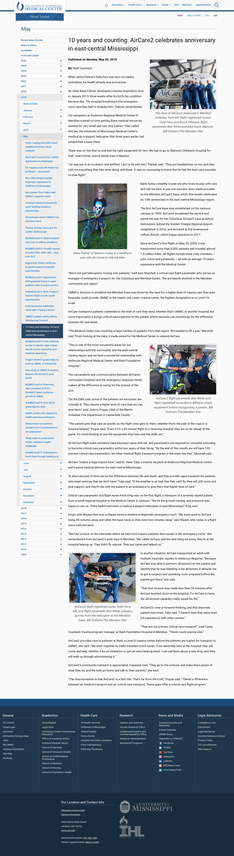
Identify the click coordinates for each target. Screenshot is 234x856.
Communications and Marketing (170, 724)
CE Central (8, 723)
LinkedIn (167, 761)
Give (176, 4)
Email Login (9, 727)
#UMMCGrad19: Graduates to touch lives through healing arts (42, 454)
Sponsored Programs (131, 743)
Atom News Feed (171, 770)
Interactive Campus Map (16, 736)
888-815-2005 (92, 842)
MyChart (187, 4)
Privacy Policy (205, 740)
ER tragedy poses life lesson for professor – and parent (41, 169)
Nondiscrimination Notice (211, 736)
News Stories (40, 16)
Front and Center (30, 55)
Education (117, 4)
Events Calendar (167, 730)
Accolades (26, 50)
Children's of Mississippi (93, 727)
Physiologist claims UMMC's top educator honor (42, 219)
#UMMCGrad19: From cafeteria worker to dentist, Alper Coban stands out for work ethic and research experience (42, 347)
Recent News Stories (32, 40)
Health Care (134, 4)
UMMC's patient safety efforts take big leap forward (41, 318)
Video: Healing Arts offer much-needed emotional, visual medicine (41, 146)
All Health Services (90, 723)
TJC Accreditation (207, 745)
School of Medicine (52, 763)
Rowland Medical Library (55, 743)
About (165, 4)
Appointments (203, 4)
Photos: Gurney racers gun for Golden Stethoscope (41, 229)
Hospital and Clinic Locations (96, 740)
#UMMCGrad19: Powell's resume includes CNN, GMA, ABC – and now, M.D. (42, 252)
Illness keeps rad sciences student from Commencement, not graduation (41, 427)
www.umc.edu (68, 830)
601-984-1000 (90, 838)
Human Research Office (132, 727)
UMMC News (166, 734)
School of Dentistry (52, 747)
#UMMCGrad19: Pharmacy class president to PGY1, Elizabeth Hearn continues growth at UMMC (39, 390)
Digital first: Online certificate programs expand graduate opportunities (40, 267)
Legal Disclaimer (206, 731)
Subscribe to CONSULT (171, 738)
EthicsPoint (204, 727)
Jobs (5, 740)
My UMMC (8, 745)
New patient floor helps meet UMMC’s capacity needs (40, 194)
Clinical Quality (88, 731)
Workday (7, 758)
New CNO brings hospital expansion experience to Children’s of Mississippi (38, 182)
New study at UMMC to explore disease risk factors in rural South (41, 374)
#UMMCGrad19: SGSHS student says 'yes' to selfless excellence (42, 240)
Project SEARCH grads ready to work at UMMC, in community (41, 361)
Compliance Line (206, 723)
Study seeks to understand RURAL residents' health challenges (39, 442)
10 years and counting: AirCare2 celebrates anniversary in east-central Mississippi (42, 331)
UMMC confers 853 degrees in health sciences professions (41, 415)
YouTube (167, 752)
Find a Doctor (88, 736)
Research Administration (133, 738)
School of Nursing (51, 768)
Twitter (166, 747)
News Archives (28, 45)
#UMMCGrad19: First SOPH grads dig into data (40, 404)
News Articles (30, 103)
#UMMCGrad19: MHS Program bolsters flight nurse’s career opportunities (41, 295)
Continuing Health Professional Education (58, 733)
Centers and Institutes (131, 723)
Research (151, 4)
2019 (207, 16)
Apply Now (47, 727)
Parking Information (13, 749)
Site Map (7, 753)
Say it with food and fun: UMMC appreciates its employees (42, 159)
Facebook (168, 743)
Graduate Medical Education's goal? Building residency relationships (41, 206)
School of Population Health (57, 772)
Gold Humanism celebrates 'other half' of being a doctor (40, 308)
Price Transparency (91, 745)
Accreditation (49, 723)
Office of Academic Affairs (56, 738)
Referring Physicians (92, 749)
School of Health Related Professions (55, 758)
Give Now (8, 731)
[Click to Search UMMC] (217, 5)
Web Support (205, 749)
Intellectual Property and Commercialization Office (133, 733)
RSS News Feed (171, 765)
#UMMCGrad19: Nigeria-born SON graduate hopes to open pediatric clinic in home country (41, 281)
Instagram (168, 756)
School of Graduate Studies (56, 752)
